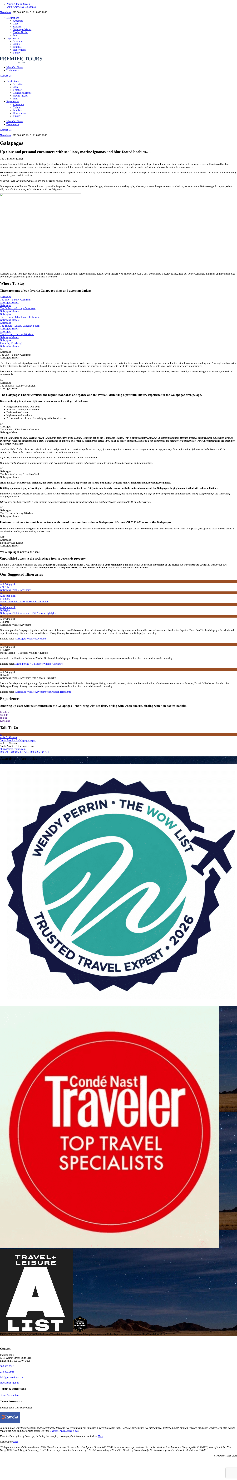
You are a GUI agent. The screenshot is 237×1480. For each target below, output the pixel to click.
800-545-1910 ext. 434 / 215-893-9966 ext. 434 (24, 751)
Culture (16, 44)
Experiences (12, 38)
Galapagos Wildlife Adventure (30, 638)
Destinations (12, 17)
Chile (15, 23)
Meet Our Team (14, 67)
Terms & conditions (10, 1395)
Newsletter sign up (9, 1382)
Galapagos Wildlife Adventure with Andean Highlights (43, 691)
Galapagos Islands (22, 29)
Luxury (16, 52)
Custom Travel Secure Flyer (64, 1430)
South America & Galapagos (21, 6)
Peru (15, 35)
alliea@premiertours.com (12, 749)
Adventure (18, 41)
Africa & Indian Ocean (18, 4)
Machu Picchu (20, 32)
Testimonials (12, 70)
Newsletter (5, 12)
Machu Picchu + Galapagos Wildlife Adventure (38, 663)
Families (17, 46)
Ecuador (17, 26)
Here (100, 1436)
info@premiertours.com (12, 1377)
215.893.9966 (7, 1371)
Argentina (18, 20)
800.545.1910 (7, 1366)
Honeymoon (19, 49)
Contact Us (5, 75)
